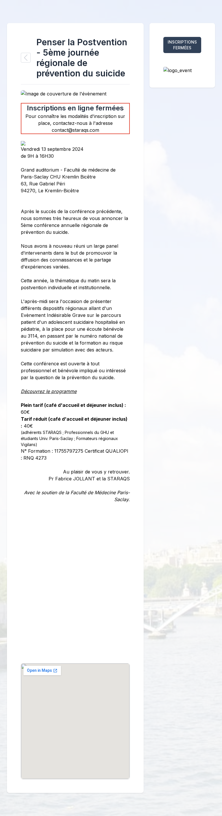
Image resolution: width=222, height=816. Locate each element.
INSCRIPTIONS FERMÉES (182, 45)
